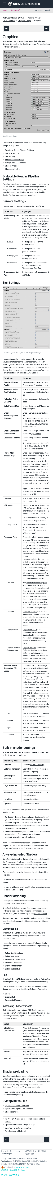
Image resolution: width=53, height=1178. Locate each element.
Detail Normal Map (36, 406)
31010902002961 (23, 1167)
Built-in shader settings (14, 160)
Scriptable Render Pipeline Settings (19, 150)
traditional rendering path (36, 583)
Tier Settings (10, 157)
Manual (5, 10)
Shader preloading (12, 169)
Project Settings (24, 21)
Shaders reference (12, 1112)
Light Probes (36, 434)
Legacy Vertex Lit (30, 630)
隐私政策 (13, 1170)
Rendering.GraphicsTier (28, 373)
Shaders (18, 859)
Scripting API (15, 10)
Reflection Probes (37, 769)
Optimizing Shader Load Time (15, 1087)
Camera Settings (12, 153)
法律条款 (4, 1170)
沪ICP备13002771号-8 (10, 1175)
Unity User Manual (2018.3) (13, 18)
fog (26, 911)
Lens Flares (34, 799)
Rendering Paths (37, 579)
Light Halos (34, 803)
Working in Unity (34, 18)
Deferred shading (30, 612)
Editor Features (9, 21)
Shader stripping (12, 166)
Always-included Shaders (15, 163)
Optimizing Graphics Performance (19, 1109)
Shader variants (40, 914)
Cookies (21, 1170)
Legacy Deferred (29, 648)
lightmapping (37, 911)
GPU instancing (35, 1010)
